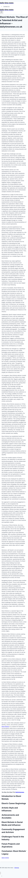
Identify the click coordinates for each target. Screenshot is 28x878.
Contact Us (6, 6)
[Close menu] (0, 873)
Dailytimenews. (19, 792)
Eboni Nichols (5, 726)
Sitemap (16, 867)
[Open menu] (1, 12)
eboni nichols (5, 857)
